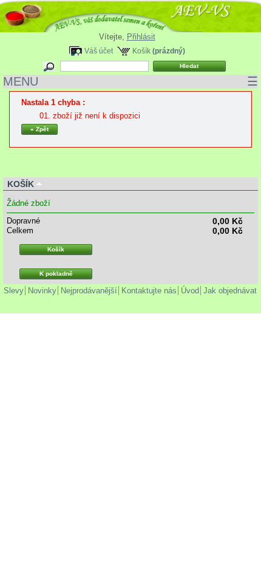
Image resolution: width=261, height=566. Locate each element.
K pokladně (56, 273)
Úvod (190, 290)
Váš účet (98, 51)
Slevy (14, 290)
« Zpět (39, 129)
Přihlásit (141, 36)
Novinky (42, 290)
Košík (141, 51)
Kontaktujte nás (149, 290)
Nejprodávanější (89, 290)
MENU (130, 81)
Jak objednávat (230, 290)
